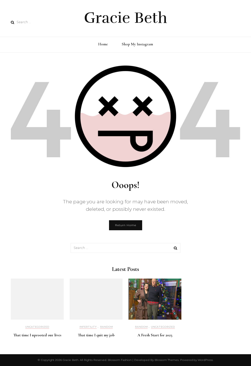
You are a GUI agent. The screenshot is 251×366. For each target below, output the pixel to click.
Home (103, 44)
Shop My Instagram (137, 44)
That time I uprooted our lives (37, 335)
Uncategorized (37, 326)
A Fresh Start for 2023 (154, 335)
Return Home (125, 225)
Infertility (88, 326)
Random (106, 326)
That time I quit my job (96, 335)
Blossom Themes (166, 360)
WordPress (205, 360)
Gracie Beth (125, 17)
